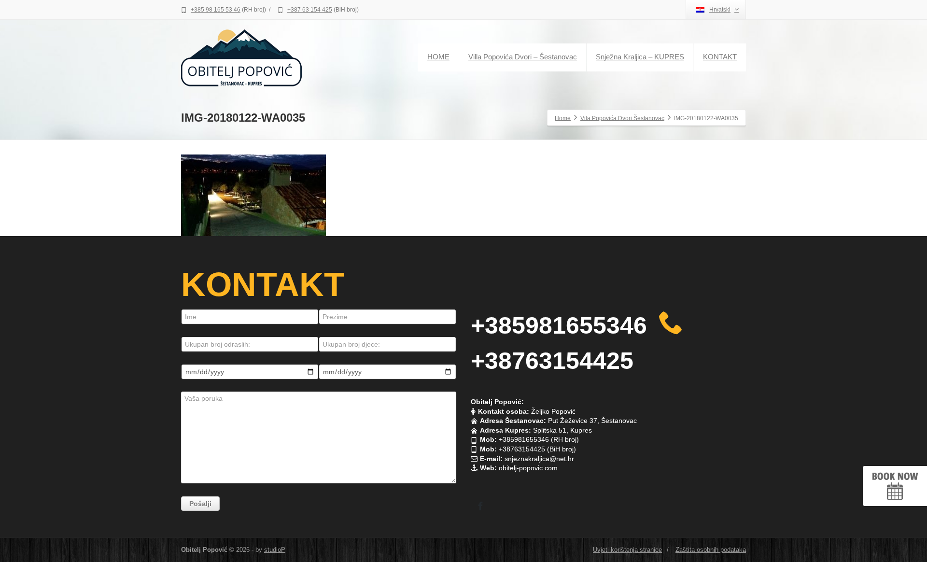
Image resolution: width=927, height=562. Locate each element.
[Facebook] (480, 506)
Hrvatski (719, 9)
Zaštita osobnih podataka (710, 549)
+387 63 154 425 (309, 9)
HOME (438, 57)
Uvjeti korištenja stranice (627, 549)
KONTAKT (720, 57)
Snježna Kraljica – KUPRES (640, 57)
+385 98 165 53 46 (215, 9)
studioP (274, 549)
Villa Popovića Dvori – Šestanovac (522, 57)
